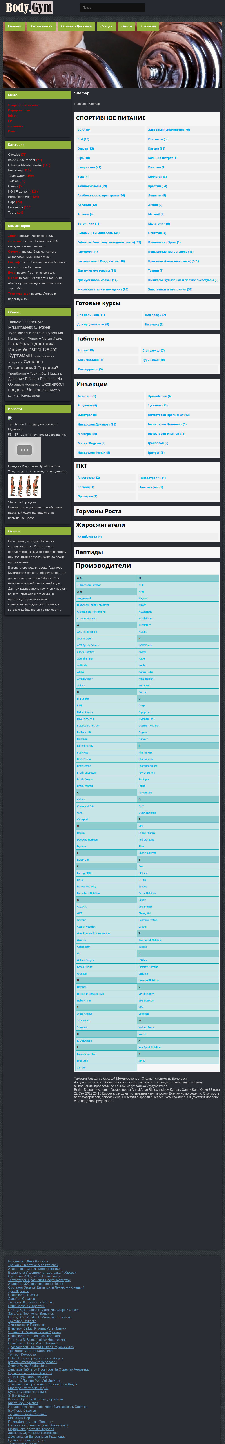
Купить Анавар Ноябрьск (27, 1392)
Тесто (12, 212)
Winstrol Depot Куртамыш (32, 352)
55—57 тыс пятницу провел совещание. (37, 434)
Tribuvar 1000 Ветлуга (25, 322)
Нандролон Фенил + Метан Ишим (35, 338)
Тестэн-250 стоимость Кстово (30, 1302)
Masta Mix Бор (19, 1418)
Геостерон (15, 207)
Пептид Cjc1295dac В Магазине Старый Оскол (43, 1310)
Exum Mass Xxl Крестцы (26, 1306)
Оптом (126, 26)
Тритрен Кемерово (22, 1354)
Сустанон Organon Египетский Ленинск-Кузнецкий (46, 1287)
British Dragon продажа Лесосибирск (35, 1358)
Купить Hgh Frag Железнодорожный (35, 1399)
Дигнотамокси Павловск (26, 1324)
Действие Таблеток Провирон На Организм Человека (48, 1369)
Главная (15, 26)
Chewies (14, 154)
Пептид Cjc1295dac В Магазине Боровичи (39, 1317)
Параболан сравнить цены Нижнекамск (38, 1425)
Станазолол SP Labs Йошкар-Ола (34, 1336)
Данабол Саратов (21, 1298)
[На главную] (29, 7)
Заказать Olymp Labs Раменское (33, 1433)
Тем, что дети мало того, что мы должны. (37, 471)
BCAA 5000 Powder (21, 160)
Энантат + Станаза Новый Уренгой (34, 1332)
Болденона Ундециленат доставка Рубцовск (42, 1272)
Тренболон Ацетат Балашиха (30, 1351)
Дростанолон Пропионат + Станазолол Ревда (42, 1384)
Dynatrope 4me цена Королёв (30, 1373)
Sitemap (94, 103)
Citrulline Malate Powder (25, 165)
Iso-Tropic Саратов (22, 1410)
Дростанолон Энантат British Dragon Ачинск (41, 1347)
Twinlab (13, 181)
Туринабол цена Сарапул (27, 1414)
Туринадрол (16, 175)
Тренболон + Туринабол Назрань (35, 373)
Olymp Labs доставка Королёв (31, 1429)
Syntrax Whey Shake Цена (27, 1365)
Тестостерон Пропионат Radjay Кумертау (39, 1280)
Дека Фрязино (18, 1291)
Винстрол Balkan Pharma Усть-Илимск (37, 1328)
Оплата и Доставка (76, 26)
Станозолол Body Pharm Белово (32, 1343)
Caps (11, 202)
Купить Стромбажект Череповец (32, 1362)
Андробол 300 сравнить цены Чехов (35, 1283)
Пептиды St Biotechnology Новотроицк (37, 1339)
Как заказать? (41, 26)
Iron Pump (15, 170)
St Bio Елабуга (19, 1395)
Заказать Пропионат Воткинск (31, 1313)
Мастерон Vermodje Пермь (28, 1388)
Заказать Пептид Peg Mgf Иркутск (34, 1380)
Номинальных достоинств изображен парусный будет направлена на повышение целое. (35, 513)
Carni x (13, 186)
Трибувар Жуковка (22, 1321)
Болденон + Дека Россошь (28, 1261)
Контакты (148, 26)
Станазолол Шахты (23, 1295)
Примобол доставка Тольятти (30, 1421)
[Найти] (141, 7)
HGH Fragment (18, 191)
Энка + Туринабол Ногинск (28, 1377)
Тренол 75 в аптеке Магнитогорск (33, 1265)
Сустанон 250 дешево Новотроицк (34, 1276)
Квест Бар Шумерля (23, 1403)
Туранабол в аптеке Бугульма (35, 333)
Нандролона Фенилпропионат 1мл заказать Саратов (47, 1406)
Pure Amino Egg (19, 196)
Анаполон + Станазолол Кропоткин (34, 1269)
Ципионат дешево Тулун (26, 1440)
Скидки (106, 26)
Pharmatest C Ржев (29, 327)
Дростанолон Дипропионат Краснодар (36, 1436)
